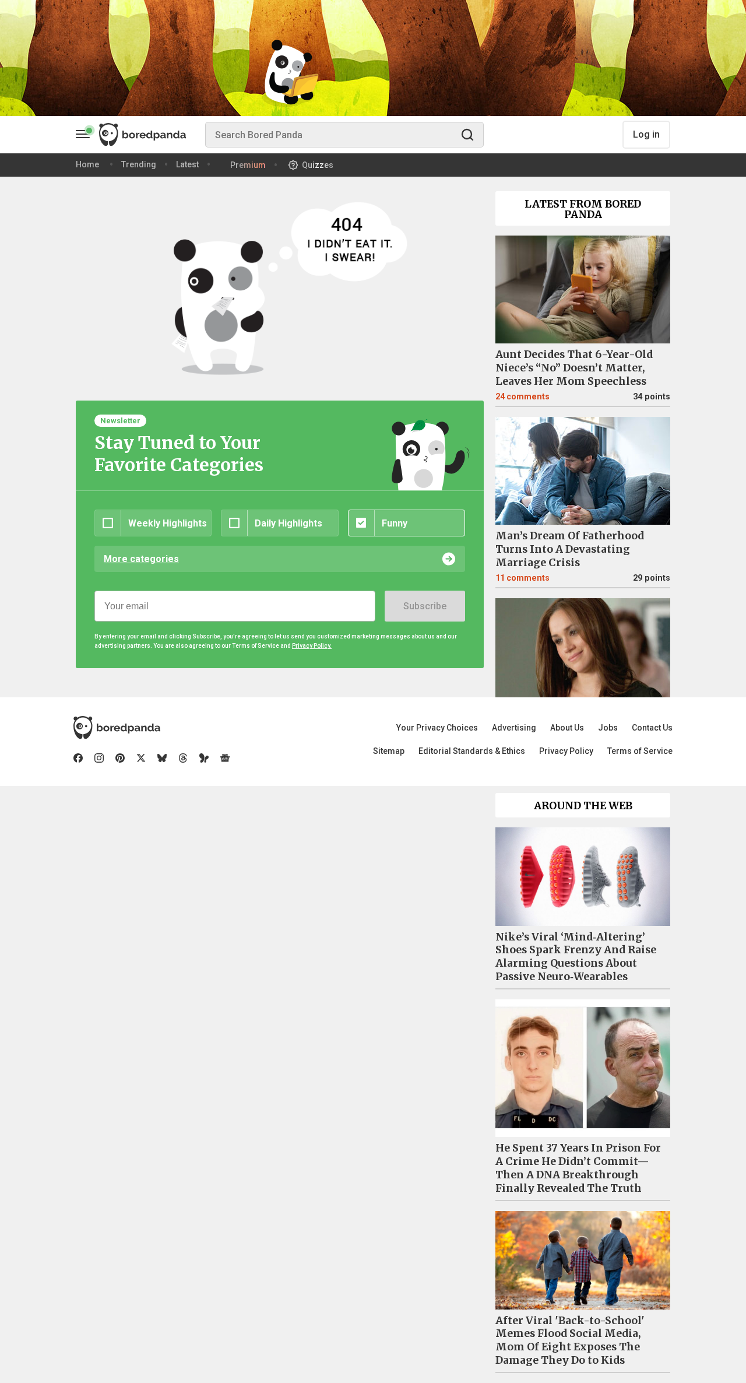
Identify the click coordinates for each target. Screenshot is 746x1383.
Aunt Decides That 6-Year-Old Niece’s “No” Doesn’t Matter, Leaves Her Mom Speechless (574, 368)
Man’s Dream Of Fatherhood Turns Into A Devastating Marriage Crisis (569, 549)
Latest (187, 164)
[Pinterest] (120, 758)
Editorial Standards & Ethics (471, 751)
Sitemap (388, 751)
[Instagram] (99, 758)
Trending (138, 164)
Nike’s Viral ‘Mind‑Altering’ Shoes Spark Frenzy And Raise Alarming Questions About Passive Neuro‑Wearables (575, 957)
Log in (646, 134)
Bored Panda (116, 727)
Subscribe (424, 606)
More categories (141, 558)
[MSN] (204, 758)
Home (87, 164)
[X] (141, 758)
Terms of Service (640, 751)
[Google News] (225, 758)
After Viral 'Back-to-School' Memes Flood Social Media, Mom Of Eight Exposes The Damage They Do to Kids (570, 1340)
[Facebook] (78, 758)
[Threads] (183, 758)
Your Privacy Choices (437, 727)
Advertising (514, 727)
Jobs (608, 727)
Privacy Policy (566, 751)
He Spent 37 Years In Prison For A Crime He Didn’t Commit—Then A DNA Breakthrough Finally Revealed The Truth (578, 1168)
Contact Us (652, 727)
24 (522, 397)
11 (522, 578)
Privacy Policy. (312, 646)
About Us (567, 727)
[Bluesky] (162, 758)
